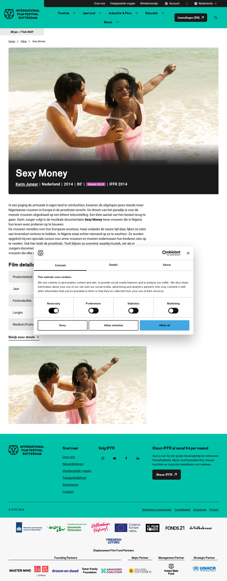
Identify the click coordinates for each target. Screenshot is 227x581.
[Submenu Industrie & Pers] (136, 13)
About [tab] (167, 264)
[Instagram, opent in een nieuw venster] (102, 458)
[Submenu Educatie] (163, 13)
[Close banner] (188, 253)
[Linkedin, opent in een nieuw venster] (138, 458)
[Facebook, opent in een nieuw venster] (126, 458)
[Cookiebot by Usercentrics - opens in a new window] (164, 253)
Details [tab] (113, 264)
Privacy (213, 509)
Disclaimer (199, 509)
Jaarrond (89, 13)
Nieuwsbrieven (73, 464)
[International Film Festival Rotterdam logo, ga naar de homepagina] (22, 14)
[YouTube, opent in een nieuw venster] (114, 458)
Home (12, 41)
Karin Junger (27, 184)
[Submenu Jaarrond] (100, 13)
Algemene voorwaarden (156, 509)
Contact (68, 491)
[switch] (93, 310)
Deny (62, 325)
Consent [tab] (60, 265)
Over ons (99, 3)
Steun (108, 22)
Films (24, 41)
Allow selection (113, 325)
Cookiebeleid (182, 509)
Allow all (164, 325)
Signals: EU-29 (96, 184)
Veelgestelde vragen (122, 3)
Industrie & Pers (120, 13)
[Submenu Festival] (74, 13)
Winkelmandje (149, 3)
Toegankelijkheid (74, 478)
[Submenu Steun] (117, 22)
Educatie (151, 13)
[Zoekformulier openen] (215, 17)
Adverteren (70, 485)
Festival (63, 13)
